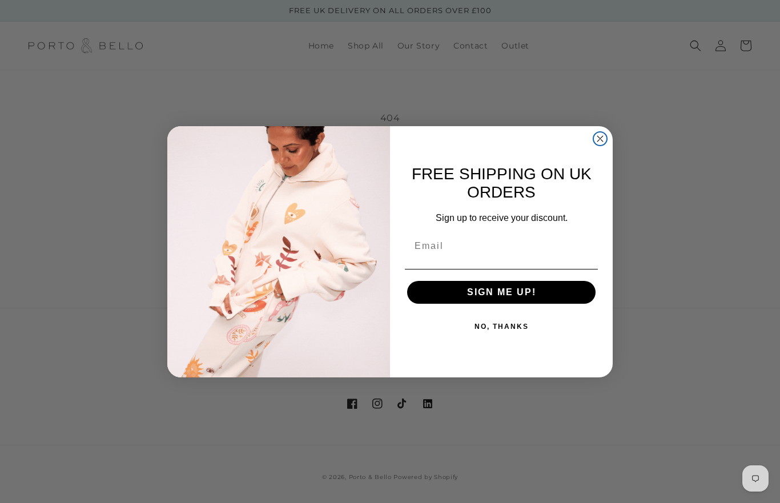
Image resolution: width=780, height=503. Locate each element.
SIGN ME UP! (501, 292)
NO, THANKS (502, 327)
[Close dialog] (600, 139)
